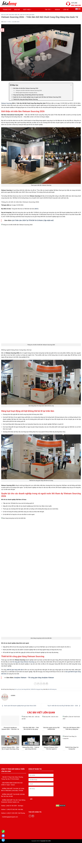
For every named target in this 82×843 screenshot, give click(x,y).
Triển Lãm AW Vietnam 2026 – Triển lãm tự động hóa (72, 728)
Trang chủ (7, 9)
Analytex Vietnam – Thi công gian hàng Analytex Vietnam (34, 678)
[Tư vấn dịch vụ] (3, 840)
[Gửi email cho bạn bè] (41, 683)
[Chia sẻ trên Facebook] (35, 683)
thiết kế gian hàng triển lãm (15, 669)
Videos (57, 9)
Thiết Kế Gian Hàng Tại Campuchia (71, 748)
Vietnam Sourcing (6, 103)
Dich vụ (3, 14)
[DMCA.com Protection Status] (61, 805)
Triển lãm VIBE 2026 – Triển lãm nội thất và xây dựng (31, 728)
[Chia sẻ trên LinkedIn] (47, 683)
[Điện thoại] (3, 831)
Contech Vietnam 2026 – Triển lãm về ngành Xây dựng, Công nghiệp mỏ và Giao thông (10, 749)
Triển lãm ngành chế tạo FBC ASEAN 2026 (51, 728)
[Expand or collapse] (71, 85)
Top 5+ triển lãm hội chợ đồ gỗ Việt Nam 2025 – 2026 (62, 705)
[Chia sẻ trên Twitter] (38, 683)
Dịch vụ (38, 9)
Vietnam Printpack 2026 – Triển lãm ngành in (51, 748)
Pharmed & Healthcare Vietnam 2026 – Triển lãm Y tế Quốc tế (10, 729)
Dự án (6, 14)
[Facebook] (3, 836)
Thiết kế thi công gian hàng (27, 14)
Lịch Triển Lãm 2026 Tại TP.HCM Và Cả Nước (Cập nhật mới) (32, 220)
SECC (36, 208)
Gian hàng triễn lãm (14, 14)
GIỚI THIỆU (27, 9)
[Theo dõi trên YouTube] (33, 816)
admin (17, 21)
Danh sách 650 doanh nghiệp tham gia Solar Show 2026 (20, 705)
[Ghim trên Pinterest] (44, 683)
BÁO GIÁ (17, 9)
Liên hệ (65, 9)
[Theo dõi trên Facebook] (30, 816)
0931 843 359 (76, 5)
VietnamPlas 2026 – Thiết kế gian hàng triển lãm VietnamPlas (30, 749)
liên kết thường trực (52, 689)
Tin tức (48, 9)
